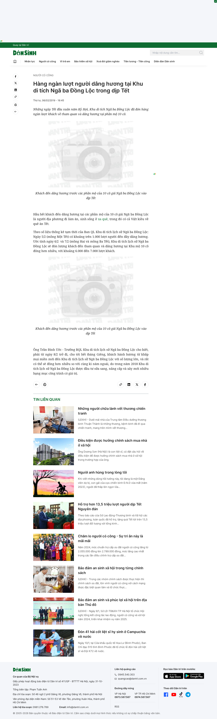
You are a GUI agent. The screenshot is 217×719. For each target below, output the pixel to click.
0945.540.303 (126, 674)
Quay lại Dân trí (21, 45)
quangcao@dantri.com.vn (132, 678)
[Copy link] (15, 96)
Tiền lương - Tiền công (137, 61)
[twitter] (15, 83)
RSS (117, 706)
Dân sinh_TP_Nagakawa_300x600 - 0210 (178, 77)
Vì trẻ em (65, 61)
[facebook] (15, 76)
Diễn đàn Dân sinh (164, 61)
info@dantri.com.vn (77, 707)
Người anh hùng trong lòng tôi (102, 472)
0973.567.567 (122, 697)
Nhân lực (30, 61)
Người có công (47, 61)
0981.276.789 (40, 707)
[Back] (15, 111)
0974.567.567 (142, 697)
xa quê (103, 219)
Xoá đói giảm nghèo (108, 61)
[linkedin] (15, 90)
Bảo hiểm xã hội (83, 61)
